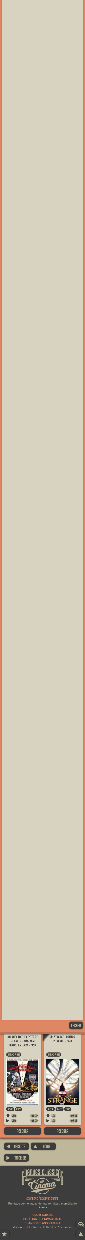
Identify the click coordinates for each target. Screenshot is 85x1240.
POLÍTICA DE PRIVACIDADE (42, 1219)
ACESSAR (22, 1131)
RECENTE (15, 1146)
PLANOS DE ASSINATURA (42, 1223)
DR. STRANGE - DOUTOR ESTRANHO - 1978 (62, 1039)
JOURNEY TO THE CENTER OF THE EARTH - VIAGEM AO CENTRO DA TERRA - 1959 (22, 1041)
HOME (42, 1146)
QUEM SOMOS (42, 1214)
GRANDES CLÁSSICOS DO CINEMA (42, 1172)
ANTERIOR (16, 1157)
